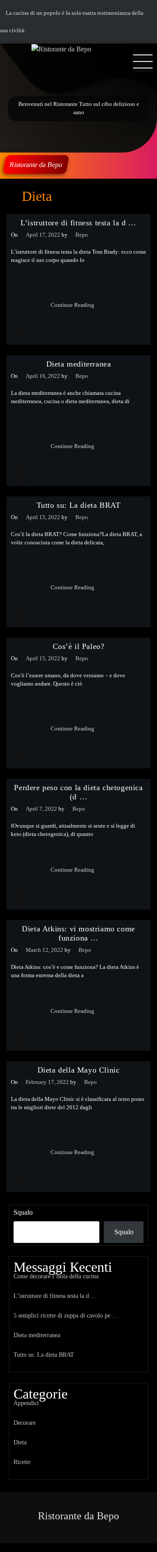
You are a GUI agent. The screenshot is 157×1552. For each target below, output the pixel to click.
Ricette (22, 1461)
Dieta (20, 1442)
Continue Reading (73, 305)
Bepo (81, 235)
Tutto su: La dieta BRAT (79, 505)
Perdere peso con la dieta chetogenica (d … (78, 792)
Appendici (26, 1402)
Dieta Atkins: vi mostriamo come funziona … (78, 933)
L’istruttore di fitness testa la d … (78, 222)
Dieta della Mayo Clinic (79, 1070)
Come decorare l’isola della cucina (56, 1276)
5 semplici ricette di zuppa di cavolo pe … (66, 1315)
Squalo (23, 1212)
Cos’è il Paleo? (79, 646)
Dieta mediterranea (78, 364)
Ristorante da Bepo (36, 164)
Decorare (25, 1422)
